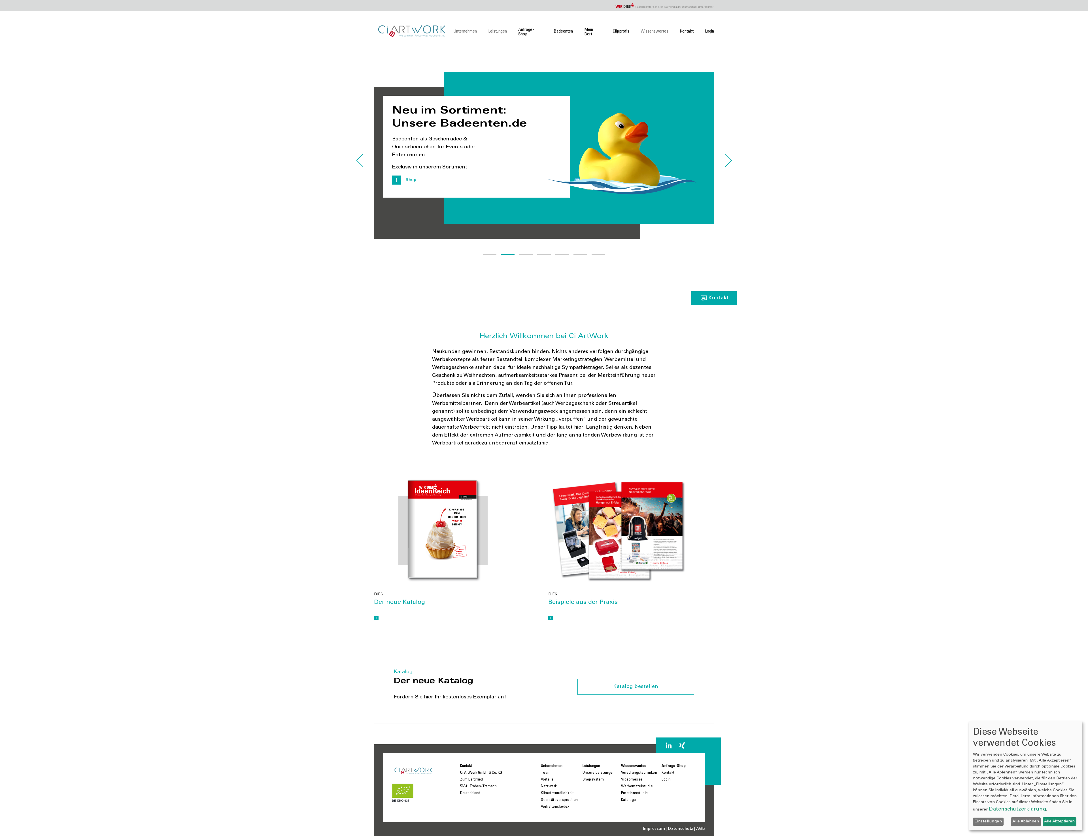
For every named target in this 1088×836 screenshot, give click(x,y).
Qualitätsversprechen (559, 800)
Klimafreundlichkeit (557, 793)
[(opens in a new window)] (443, 530)
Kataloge (628, 800)
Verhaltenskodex (555, 807)
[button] (489, 254)
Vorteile (547, 780)
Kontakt (687, 31)
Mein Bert (588, 32)
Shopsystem (593, 780)
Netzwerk (549, 786)
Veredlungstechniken (639, 773)
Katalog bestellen (635, 686)
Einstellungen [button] (988, 822)
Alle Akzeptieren (1059, 822)
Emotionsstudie (634, 793)
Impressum (654, 829)
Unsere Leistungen (599, 773)
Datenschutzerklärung (1017, 809)
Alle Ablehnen (1025, 822)
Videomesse (632, 780)
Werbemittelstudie (637, 786)
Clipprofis (621, 31)
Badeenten (563, 31)
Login (709, 31)
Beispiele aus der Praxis (583, 602)
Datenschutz (680, 829)
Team (546, 773)
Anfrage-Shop (526, 32)
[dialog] (1025, 775)
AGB (700, 829)
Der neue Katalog (399, 602)
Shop (411, 180)
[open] (376, 618)
